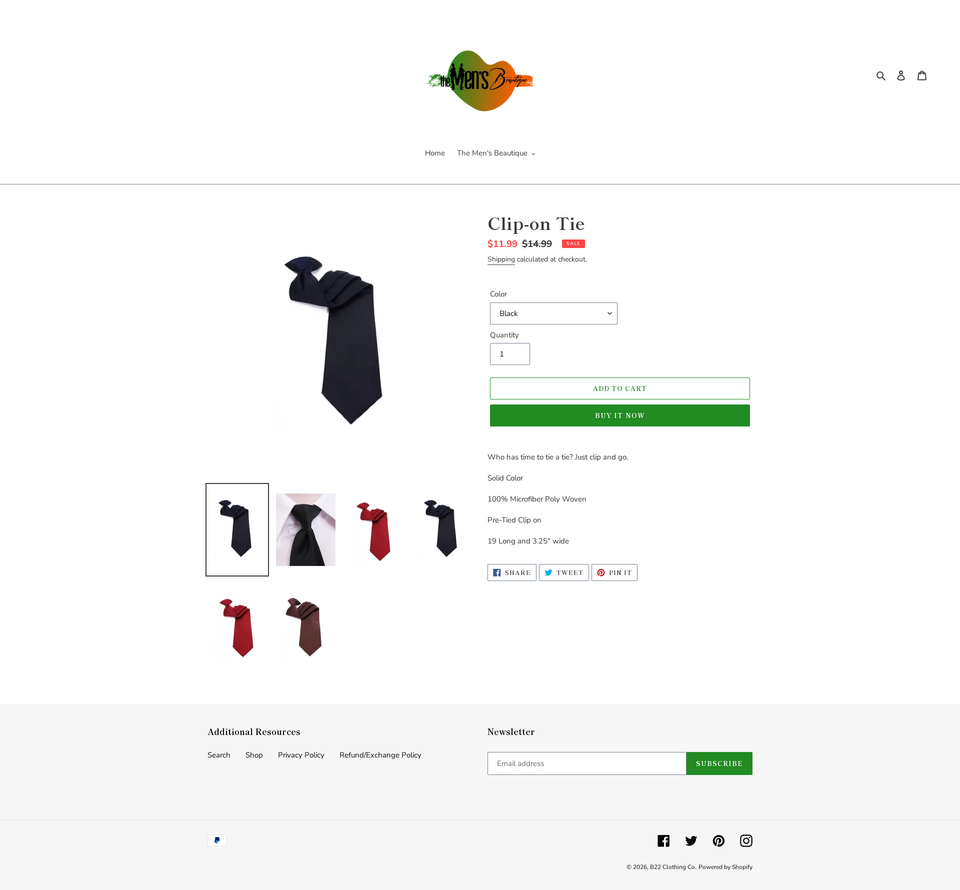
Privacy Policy (301, 755)
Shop (254, 755)
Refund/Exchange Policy (381, 755)
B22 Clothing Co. (673, 867)
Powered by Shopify (725, 867)
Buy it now (619, 415)
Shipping (501, 259)
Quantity (504, 335)
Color (498, 294)
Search (219, 755)
